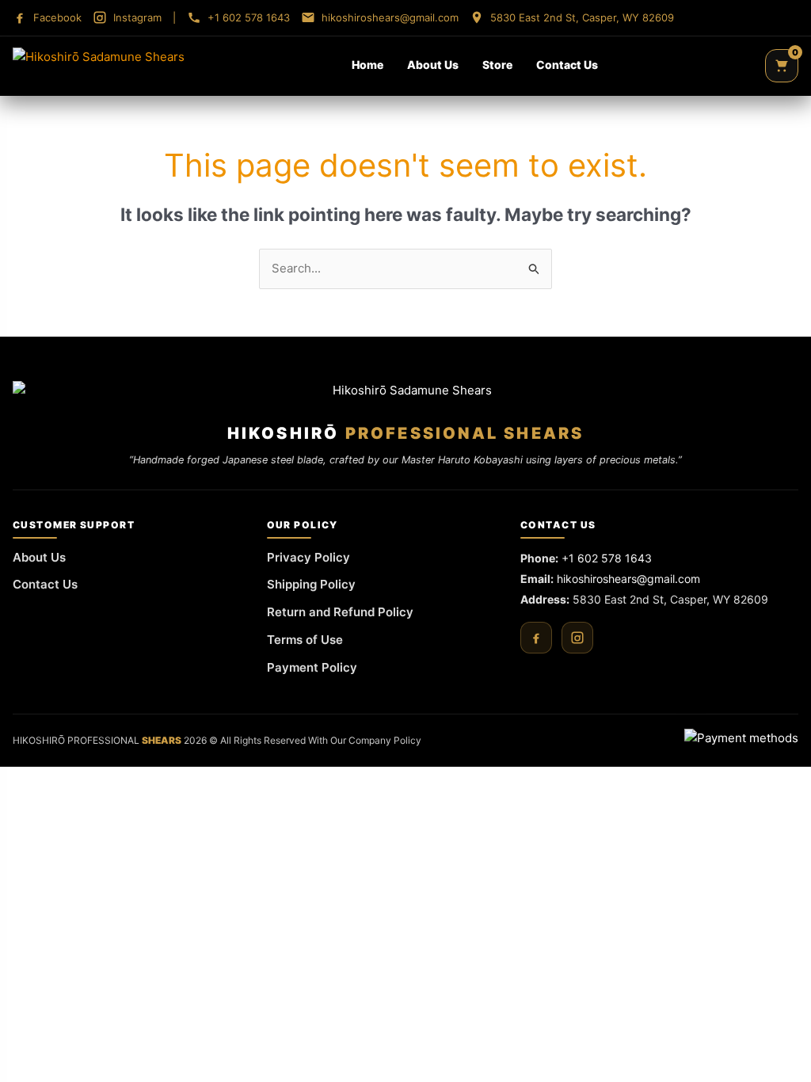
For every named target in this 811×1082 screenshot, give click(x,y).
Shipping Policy (311, 584)
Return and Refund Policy (340, 611)
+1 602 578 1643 (607, 558)
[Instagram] (577, 637)
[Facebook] (536, 637)
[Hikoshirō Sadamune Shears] (99, 66)
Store (497, 64)
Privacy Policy (308, 557)
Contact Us (567, 64)
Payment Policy (312, 667)
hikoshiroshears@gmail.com (628, 578)
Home (367, 64)
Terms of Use (305, 639)
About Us (433, 64)
